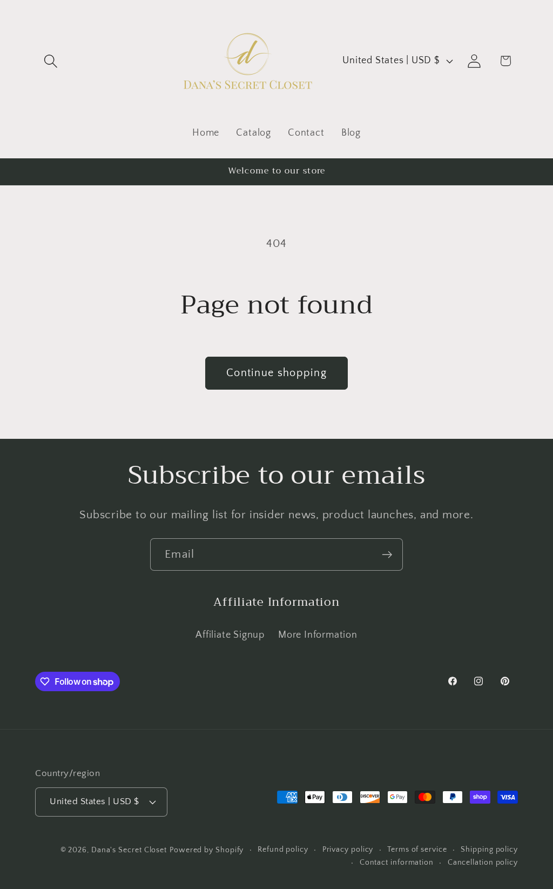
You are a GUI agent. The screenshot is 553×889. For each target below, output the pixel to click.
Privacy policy (348, 849)
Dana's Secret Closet (129, 850)
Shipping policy (489, 849)
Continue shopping (276, 373)
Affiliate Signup (229, 635)
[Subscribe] (387, 554)
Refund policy (283, 849)
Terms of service (417, 849)
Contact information (397, 862)
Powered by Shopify (207, 850)
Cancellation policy (483, 862)
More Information (317, 635)
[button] (50, 60)
